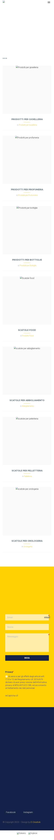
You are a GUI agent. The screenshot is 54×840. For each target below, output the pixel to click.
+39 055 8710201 (24, 773)
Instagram (28, 812)
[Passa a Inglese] (33, 833)
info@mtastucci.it (20, 785)
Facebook (11, 812)
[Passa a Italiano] (21, 833)
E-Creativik (35, 822)
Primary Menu (49, 2)
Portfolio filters (5, 58)
